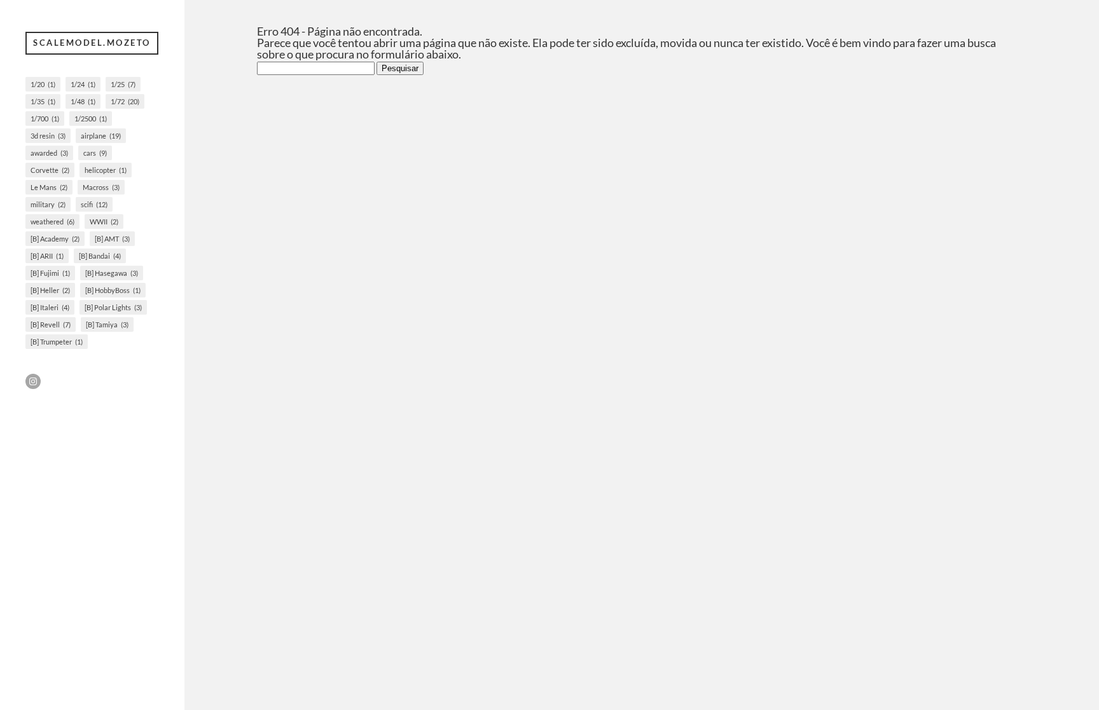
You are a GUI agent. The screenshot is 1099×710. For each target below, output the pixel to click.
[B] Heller (50, 290)
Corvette (50, 170)
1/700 (45, 118)
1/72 (125, 101)
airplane (101, 136)
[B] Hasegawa (111, 273)
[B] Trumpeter (57, 342)
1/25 (123, 84)
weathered (52, 221)
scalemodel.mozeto (92, 43)
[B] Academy (55, 239)
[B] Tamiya (107, 324)
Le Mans (49, 187)
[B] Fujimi (50, 273)
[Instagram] (33, 381)
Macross (101, 187)
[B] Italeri (50, 307)
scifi (94, 204)
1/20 (43, 84)
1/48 (83, 101)
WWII (104, 221)
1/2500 (90, 118)
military (48, 204)
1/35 (43, 101)
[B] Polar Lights (113, 307)
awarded (49, 153)
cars (95, 153)
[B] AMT (112, 239)
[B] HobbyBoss (113, 290)
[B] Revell (51, 324)
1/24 (83, 84)
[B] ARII (47, 256)
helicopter (106, 170)
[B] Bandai (100, 256)
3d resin (48, 136)
